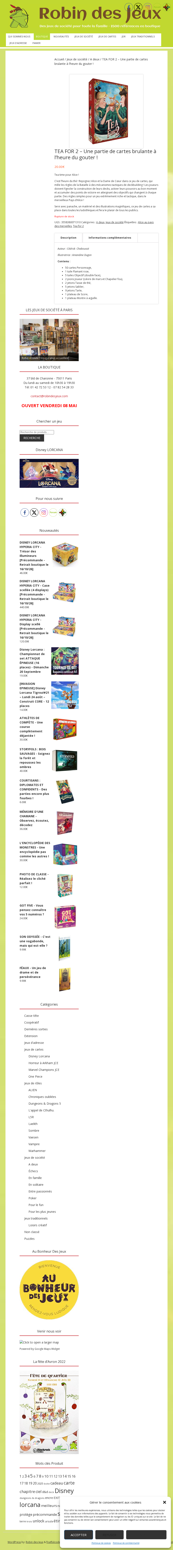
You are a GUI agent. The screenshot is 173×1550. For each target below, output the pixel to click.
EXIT (57, 1498)
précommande (45, 1514)
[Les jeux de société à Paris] (84, 16)
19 (30, 1483)
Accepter (78, 1535)
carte (69, 1483)
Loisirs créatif (37, 1225)
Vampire (34, 1144)
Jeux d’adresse (18, 43)
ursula (49, 1521)
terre (23, 1521)
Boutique (42, 36)
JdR (124, 36)
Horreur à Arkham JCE (43, 1063)
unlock (38, 1520)
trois (29, 1521)
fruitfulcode (53, 1542)
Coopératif (31, 1022)
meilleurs (49, 1505)
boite (47, 1483)
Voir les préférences (146, 1535)
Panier (36, 43)
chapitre (27, 1491)
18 (26, 1483)
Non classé (31, 1232)
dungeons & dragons (32, 1498)
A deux (94, 59)
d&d (45, 1492)
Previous (25, 318)
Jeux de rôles (33, 1083)
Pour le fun (35, 1205)
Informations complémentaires (110, 237)
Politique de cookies (101, 1543)
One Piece (35, 1076)
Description (68, 237)
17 (21, 1483)
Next (73, 318)
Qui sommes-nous (19, 36)
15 (69, 1476)
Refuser (109, 1535)
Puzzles (29, 1239)
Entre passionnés (40, 1191)
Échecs (33, 1171)
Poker (32, 1198)
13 (60, 1476)
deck (51, 1492)
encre (49, 1498)
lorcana (30, 1504)
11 (51, 1476)
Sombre (33, 1131)
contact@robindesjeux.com (49, 396)
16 (74, 1476)
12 (55, 1476)
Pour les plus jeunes (42, 1212)
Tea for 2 (78, 226)
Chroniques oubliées (42, 1097)
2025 (40, 1483)
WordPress (14, 1542)
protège (26, 1514)
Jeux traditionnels (143, 36)
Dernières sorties (36, 1029)
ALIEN (32, 1090)
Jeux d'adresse (34, 1043)
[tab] (68, 238)
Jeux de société (83, 36)
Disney (64, 1490)
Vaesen (33, 1137)
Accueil (59, 59)
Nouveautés (61, 36)
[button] (164, 1502)
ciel (39, 1491)
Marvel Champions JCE (43, 1070)
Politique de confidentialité (126, 1543)
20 (35, 1483)
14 (64, 1476)
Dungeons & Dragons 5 (44, 1103)
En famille (35, 1178)
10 (46, 1476)
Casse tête (31, 1016)
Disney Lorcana (39, 1056)
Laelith (33, 1124)
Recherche (31, 438)
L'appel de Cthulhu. (41, 1110)
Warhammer (37, 1151)
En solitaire (35, 1185)
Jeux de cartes (107, 36)
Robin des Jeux (34, 1542)
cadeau (56, 1483)
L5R (31, 1117)
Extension (31, 1036)
